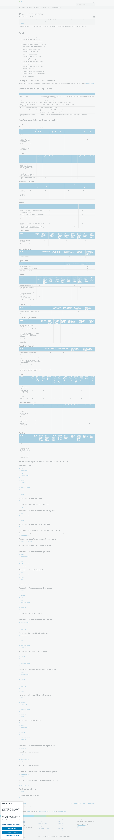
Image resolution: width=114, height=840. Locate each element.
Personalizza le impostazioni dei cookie (12, 835)
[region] (12, 820)
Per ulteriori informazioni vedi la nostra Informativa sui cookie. (11, 825)
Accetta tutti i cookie (12, 828)
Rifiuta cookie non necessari (12, 832)
